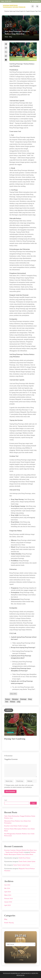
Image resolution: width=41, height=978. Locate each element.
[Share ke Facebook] (6, 48)
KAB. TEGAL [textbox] (10, 944)
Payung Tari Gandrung (14, 739)
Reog (30, 699)
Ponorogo (23, 699)
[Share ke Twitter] (6, 52)
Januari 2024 (8, 902)
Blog (10, 36)
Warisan (12, 701)
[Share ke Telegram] (6, 59)
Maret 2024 (7, 895)
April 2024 (7, 891)
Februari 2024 (8, 898)
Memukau (15, 699)
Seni (6, 701)
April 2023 (7, 905)
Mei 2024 (7, 888)
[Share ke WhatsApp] (6, 55)
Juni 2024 (7, 885)
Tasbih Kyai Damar (24, 858)
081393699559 (36, 1)
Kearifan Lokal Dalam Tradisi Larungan (16, 826)
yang (18, 701)
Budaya (7, 699)
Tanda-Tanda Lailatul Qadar (27, 861)
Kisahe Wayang (9, 922)
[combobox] (20, 944)
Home (6, 36)
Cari (5, 800)
